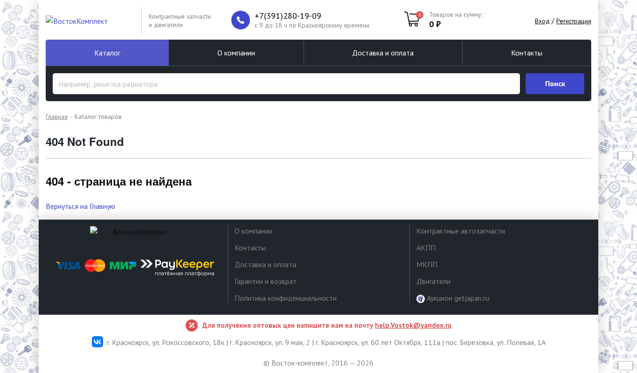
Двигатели (433, 281)
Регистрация (573, 21)
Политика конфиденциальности (286, 298)
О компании (236, 52)
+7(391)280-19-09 (288, 16)
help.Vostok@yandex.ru (413, 325)
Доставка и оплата (383, 52)
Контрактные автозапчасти (460, 230)
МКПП (426, 264)
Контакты (526, 52)
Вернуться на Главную (80, 206)
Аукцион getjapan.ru (457, 298)
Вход (542, 21)
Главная (57, 116)
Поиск (555, 83)
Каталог (107, 52)
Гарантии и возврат (266, 281)
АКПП (426, 247)
